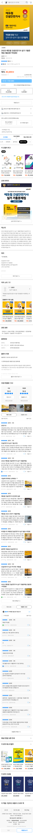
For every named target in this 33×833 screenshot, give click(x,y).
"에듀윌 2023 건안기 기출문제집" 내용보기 (16, 518)
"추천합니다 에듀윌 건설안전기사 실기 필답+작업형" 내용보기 (16, 535)
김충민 (3, 56)
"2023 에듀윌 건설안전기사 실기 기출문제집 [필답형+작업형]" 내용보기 (16, 589)
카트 (31, 2)
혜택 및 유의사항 (8, 400)
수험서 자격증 (11, 331)
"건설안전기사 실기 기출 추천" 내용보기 (16, 447)
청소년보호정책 (23, 820)
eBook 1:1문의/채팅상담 (15, 815)
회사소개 (15, 822)
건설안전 (6, 333)
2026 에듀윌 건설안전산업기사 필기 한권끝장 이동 (19, 311)
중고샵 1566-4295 (26, 813)
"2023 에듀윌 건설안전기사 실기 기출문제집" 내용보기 (16, 465)
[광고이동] (27, 2)
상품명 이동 (6, 165)
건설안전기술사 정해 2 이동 (18, 788)
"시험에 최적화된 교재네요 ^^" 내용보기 (16, 482)
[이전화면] (2, 2)
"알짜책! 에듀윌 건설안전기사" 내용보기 (16, 553)
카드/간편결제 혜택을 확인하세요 (22, 85)
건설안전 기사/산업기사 (16, 333)
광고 (19, 824)
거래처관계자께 (21, 822)
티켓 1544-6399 (17, 813)
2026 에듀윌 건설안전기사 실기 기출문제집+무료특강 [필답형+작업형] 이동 (8, 311)
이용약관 (8, 820)
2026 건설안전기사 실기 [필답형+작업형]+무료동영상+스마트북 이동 (6, 760)
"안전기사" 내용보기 (16, 429)
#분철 (3, 151)
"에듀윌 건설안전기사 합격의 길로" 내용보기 (16, 500)
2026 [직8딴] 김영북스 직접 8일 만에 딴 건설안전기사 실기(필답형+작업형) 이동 (18, 758)
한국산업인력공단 (20, 331)
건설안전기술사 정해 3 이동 (6, 788)
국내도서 (4, 331)
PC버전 (10, 822)
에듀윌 (3, 58)
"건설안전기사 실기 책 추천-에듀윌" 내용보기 (16, 571)
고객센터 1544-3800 (7, 813)
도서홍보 (15, 824)
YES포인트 (4, 75)
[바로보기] (20, 408)
